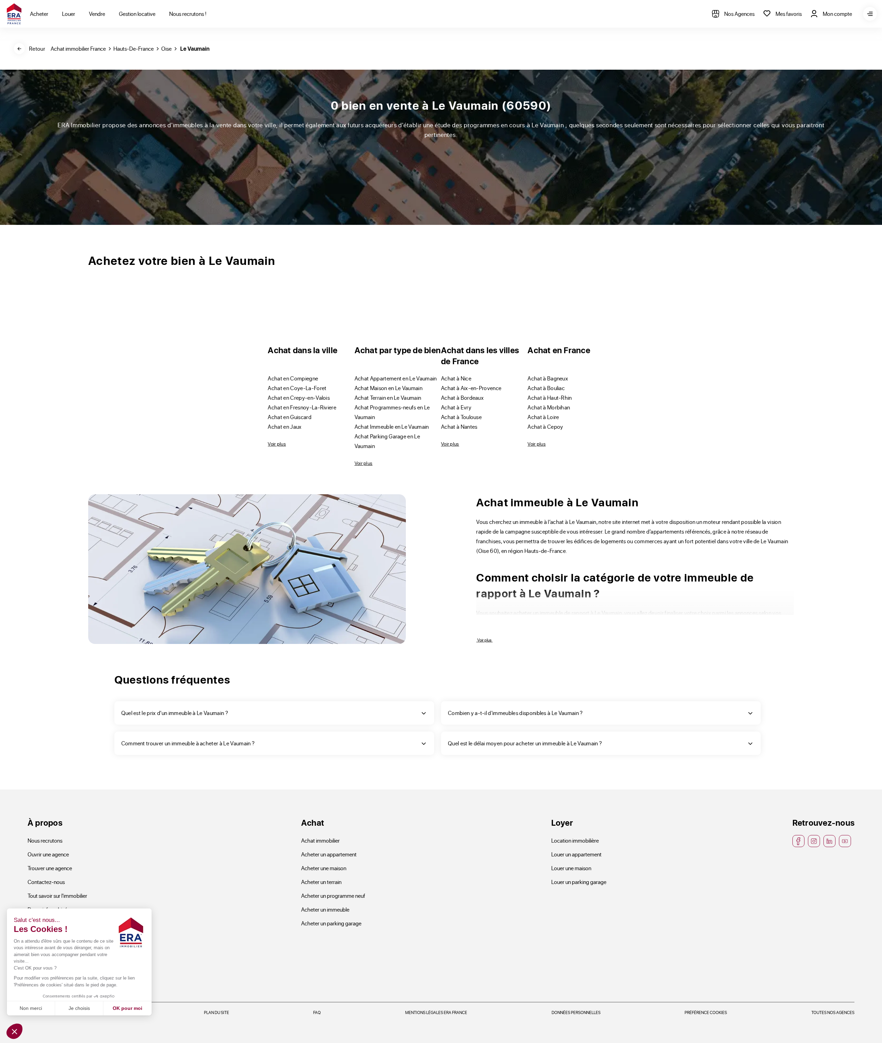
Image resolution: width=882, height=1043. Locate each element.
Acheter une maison (323, 868)
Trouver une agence (50, 868)
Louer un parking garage (578, 881)
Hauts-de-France (133, 48)
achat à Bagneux (547, 378)
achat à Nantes (459, 426)
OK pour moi (127, 1008)
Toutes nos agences (832, 1012)
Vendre (97, 13)
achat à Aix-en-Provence (471, 387)
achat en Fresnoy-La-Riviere (302, 407)
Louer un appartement (576, 854)
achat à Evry (456, 407)
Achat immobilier (320, 840)
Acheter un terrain (321, 881)
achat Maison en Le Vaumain (388, 387)
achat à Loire (543, 416)
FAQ (317, 1012)
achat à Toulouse (461, 416)
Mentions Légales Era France (436, 1012)
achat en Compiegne (293, 378)
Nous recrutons (45, 840)
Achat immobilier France (78, 48)
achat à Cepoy (545, 426)
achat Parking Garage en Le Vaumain (387, 441)
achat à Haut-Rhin (549, 397)
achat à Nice (456, 378)
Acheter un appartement (329, 854)
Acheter (39, 13)
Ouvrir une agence (48, 854)
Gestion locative (137, 13)
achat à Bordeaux (462, 397)
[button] (14, 1031)
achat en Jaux (284, 426)
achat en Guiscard (289, 416)
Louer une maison (571, 868)
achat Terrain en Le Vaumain (388, 397)
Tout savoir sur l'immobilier (57, 895)
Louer (68, 13)
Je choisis (79, 1008)
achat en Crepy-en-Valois (299, 397)
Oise (166, 48)
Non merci (31, 1008)
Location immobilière (575, 840)
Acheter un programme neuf (333, 895)
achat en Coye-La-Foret (297, 387)
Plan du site (216, 1012)
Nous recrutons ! (187, 13)
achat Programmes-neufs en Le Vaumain (392, 412)
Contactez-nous (46, 881)
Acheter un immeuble (325, 909)
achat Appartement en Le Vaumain (396, 378)
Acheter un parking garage (331, 923)
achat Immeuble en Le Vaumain (392, 426)
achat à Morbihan (548, 407)
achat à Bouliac (546, 387)
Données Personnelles (576, 1012)
